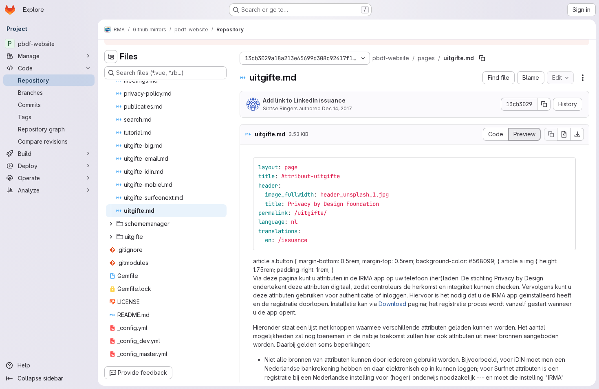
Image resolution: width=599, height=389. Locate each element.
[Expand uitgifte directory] (111, 237)
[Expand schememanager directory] (111, 224)
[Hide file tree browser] (110, 56)
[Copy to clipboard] (566, 167)
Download (392, 303)
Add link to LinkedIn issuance (304, 100)
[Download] (577, 134)
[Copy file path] (482, 58)
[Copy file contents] (550, 134)
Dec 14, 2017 (337, 108)
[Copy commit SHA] (544, 104)
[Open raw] (563, 134)
